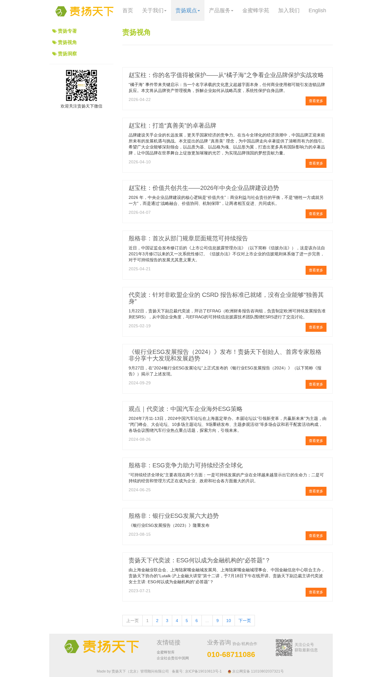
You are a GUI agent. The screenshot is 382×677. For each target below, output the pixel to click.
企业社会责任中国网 (173, 658)
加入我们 (289, 10)
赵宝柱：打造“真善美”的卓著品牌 (172, 125)
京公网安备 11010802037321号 (257, 671)
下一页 (244, 620)
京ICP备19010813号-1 (203, 671)
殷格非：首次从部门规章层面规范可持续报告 (188, 238)
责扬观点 (186, 10)
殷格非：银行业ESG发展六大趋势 (174, 515)
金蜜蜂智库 (166, 652)
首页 (127, 10)
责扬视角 (67, 42)
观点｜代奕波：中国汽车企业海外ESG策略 (186, 409)
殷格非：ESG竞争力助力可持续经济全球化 (186, 465)
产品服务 (219, 10)
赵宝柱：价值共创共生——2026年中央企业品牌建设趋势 (204, 188)
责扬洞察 (67, 53)
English (317, 10)
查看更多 (316, 101)
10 (228, 620)
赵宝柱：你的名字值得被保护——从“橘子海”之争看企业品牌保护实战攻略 (226, 75)
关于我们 (153, 10)
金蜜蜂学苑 (255, 10)
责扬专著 (67, 30)
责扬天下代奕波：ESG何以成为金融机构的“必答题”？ (200, 560)
